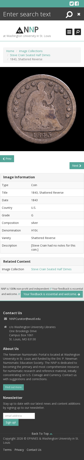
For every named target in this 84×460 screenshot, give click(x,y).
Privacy (19, 450)
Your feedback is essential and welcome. (50, 294)
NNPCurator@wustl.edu (25, 319)
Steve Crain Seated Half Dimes (30, 55)
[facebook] (77, 3)
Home (10, 51)
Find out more (13, 387)
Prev (8, 159)
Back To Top (41, 433)
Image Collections (31, 51)
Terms (7, 450)
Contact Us (34, 450)
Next (75, 165)
